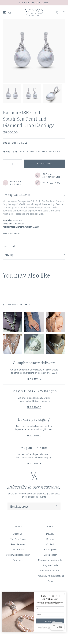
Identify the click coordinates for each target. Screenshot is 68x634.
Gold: (6, 142)
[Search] (9, 12)
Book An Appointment (50, 570)
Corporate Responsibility (18, 554)
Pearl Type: (10, 151)
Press (50, 580)
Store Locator (50, 554)
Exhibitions (18, 559)
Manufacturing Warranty (50, 559)
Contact (50, 544)
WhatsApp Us (50, 549)
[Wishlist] (57, 12)
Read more (34, 378)
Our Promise (18, 549)
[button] (64, 12)
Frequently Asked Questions (50, 575)
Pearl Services (18, 544)
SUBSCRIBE (50, 621)
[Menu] (4, 12)
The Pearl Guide (18, 538)
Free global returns (34, 2)
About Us (17, 533)
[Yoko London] (34, 12)
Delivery (50, 533)
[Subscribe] (57, 506)
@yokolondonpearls (17, 304)
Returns (50, 538)
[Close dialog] (64, 594)
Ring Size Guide (50, 565)
